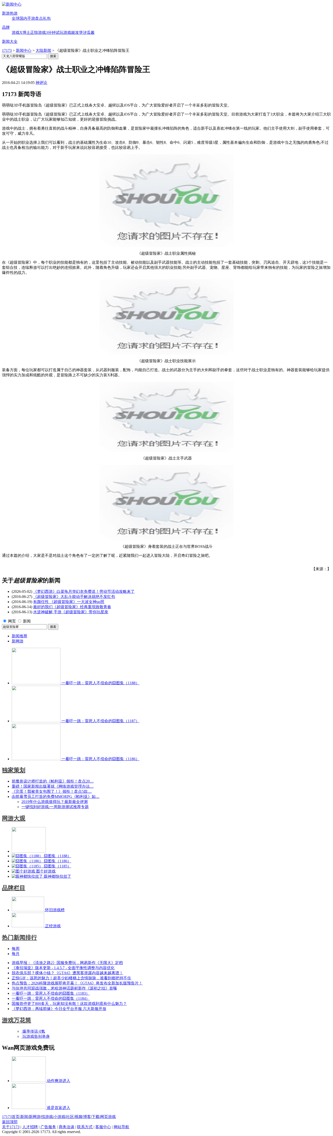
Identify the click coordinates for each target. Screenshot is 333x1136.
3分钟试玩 (54, 32)
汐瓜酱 (89, 32)
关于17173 (11, 1127)
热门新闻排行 (19, 937)
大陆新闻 (43, 50)
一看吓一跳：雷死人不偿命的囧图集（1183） (51, 993)
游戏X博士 (21, 32)
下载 (95, 1117)
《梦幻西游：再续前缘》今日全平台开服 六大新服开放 (59, 1009)
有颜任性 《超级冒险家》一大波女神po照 (68, 602)
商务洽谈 (66, 1127)
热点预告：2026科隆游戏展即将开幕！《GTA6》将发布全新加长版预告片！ (77, 983)
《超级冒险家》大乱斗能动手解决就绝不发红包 (74, 597)
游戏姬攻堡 (73, 32)
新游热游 (10, 13)
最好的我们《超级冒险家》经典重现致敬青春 (72, 607)
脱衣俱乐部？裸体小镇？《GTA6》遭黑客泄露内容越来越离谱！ (67, 973)
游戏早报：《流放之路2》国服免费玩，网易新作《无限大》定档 (67, 963)
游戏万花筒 (16, 1020)
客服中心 (103, 1127)
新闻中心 (23, 50)
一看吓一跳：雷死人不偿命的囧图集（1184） (51, 998)
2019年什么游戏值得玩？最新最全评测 (54, 802)
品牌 (6, 27)
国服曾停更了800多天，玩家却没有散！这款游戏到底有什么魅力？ (69, 1003)
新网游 (17, 641)
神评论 (41, 83)
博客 (87, 1117)
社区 (70, 1117)
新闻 (27, 621)
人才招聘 (30, 1127)
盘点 (39, 18)
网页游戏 (108, 1117)
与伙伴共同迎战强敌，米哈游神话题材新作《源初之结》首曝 (64, 988)
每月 (16, 954)
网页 (12, 621)
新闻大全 (10, 41)
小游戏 (59, 1117)
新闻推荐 (19, 636)
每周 (16, 949)
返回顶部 (10, 1122)
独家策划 (13, 770)
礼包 (47, 18)
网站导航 (121, 1127)
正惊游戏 (38, 32)
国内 (23, 18)
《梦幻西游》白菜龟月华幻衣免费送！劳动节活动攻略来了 (84, 591)
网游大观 (13, 818)
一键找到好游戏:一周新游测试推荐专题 (55, 807)
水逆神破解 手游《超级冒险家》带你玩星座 (70, 612)
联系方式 (85, 1127)
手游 (31, 18)
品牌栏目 (13, 888)
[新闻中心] (11, 4)
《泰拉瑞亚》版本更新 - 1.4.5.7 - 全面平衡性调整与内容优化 (63, 968)
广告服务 (48, 1127)
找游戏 (47, 1117)
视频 (78, 1117)
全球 (16, 18)
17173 (7, 50)
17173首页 (11, 1117)
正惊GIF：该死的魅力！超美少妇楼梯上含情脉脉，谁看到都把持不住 (71, 978)
